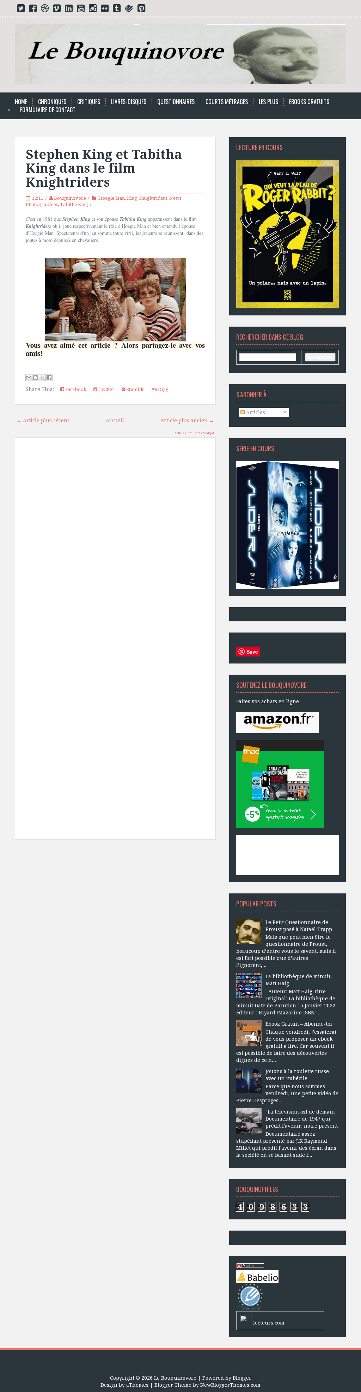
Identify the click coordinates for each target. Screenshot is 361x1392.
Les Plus (268, 102)
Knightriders (153, 198)
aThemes (137, 1385)
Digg (163, 389)
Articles (255, 412)
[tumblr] (117, 10)
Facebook (75, 389)
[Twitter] (21, 10)
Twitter (106, 389)
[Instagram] (93, 10)
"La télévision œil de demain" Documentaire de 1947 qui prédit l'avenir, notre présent (301, 1119)
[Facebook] (33, 10)
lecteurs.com (268, 1323)
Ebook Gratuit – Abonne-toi (298, 1024)
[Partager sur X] (42, 377)
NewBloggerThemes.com (230, 1385)
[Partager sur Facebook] (49, 377)
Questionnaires (176, 102)
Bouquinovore (70, 198)
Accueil (115, 420)
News (175, 198)
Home (21, 102)
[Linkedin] (69, 10)
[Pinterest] (141, 10)
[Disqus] (115, 543)
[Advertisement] (115, 910)
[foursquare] (129, 10)
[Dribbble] (45, 10)
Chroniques (52, 102)
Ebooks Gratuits (309, 102)
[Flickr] (105, 10)
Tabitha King (74, 204)
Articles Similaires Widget (194, 433)
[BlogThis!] (35, 377)
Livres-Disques (128, 102)
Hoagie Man (111, 198)
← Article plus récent (43, 420)
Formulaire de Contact (47, 110)
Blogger (242, 1378)
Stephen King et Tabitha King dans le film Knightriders (104, 168)
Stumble (135, 389)
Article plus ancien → (187, 420)
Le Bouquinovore (175, 1378)
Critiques (88, 102)
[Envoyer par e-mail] (28, 377)
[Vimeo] (57, 10)
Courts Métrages (227, 102)
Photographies (42, 204)
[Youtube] (81, 10)
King (132, 198)
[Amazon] (277, 722)
